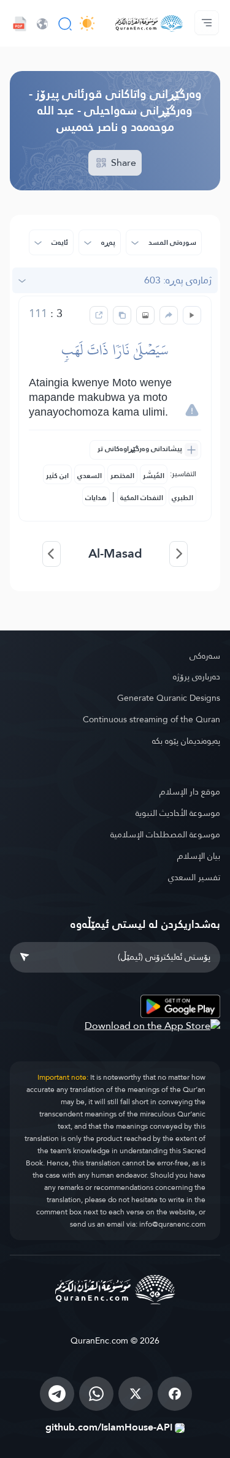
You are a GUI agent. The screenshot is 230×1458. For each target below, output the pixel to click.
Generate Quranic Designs (168, 698)
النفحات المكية (141, 497)
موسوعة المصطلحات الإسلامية (165, 834)
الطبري (182, 497)
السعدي (89, 475)
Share (122, 162)
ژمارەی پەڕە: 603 (178, 280)
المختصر (122, 475)
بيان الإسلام (198, 856)
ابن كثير (57, 475)
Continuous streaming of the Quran (151, 719)
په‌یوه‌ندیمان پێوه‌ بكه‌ (186, 741)
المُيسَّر (153, 475)
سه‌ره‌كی (205, 656)
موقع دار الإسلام (189, 791)
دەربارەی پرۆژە (196, 676)
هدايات (96, 497)
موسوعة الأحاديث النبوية (178, 813)
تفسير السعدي (194, 877)
